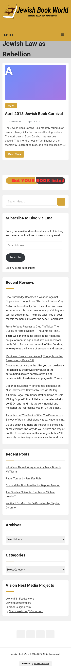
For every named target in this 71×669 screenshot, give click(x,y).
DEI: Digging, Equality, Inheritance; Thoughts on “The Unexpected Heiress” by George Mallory (33, 388)
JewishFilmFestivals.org (20, 598)
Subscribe (15, 257)
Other (11, 105)
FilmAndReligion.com (18, 607)
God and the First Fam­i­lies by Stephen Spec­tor (33, 485)
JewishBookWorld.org (18, 602)
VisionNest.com (18, 611)
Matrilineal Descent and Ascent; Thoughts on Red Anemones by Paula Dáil (34, 358)
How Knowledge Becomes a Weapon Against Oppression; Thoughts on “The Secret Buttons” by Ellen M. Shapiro (34, 299)
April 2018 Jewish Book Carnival (34, 113)
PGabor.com (36, 611)
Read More (14, 154)
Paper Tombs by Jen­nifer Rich (23, 478)
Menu (8, 35)
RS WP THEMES (41, 663)
